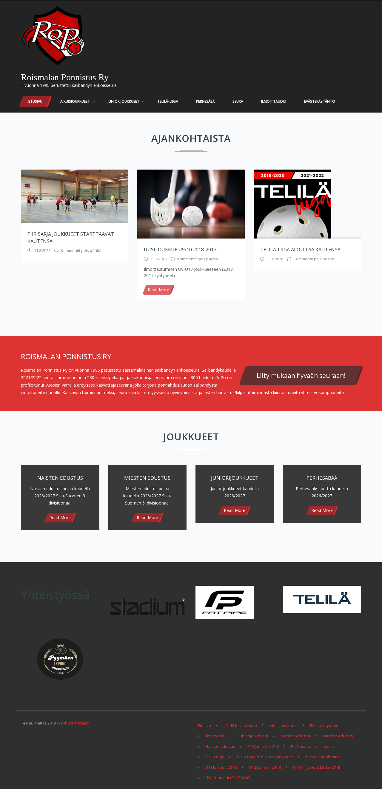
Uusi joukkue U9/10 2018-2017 (180, 249)
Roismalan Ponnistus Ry (65, 77)
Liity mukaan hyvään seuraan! (301, 375)
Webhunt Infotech (73, 723)
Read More (158, 290)
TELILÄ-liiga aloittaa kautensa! (300, 249)
